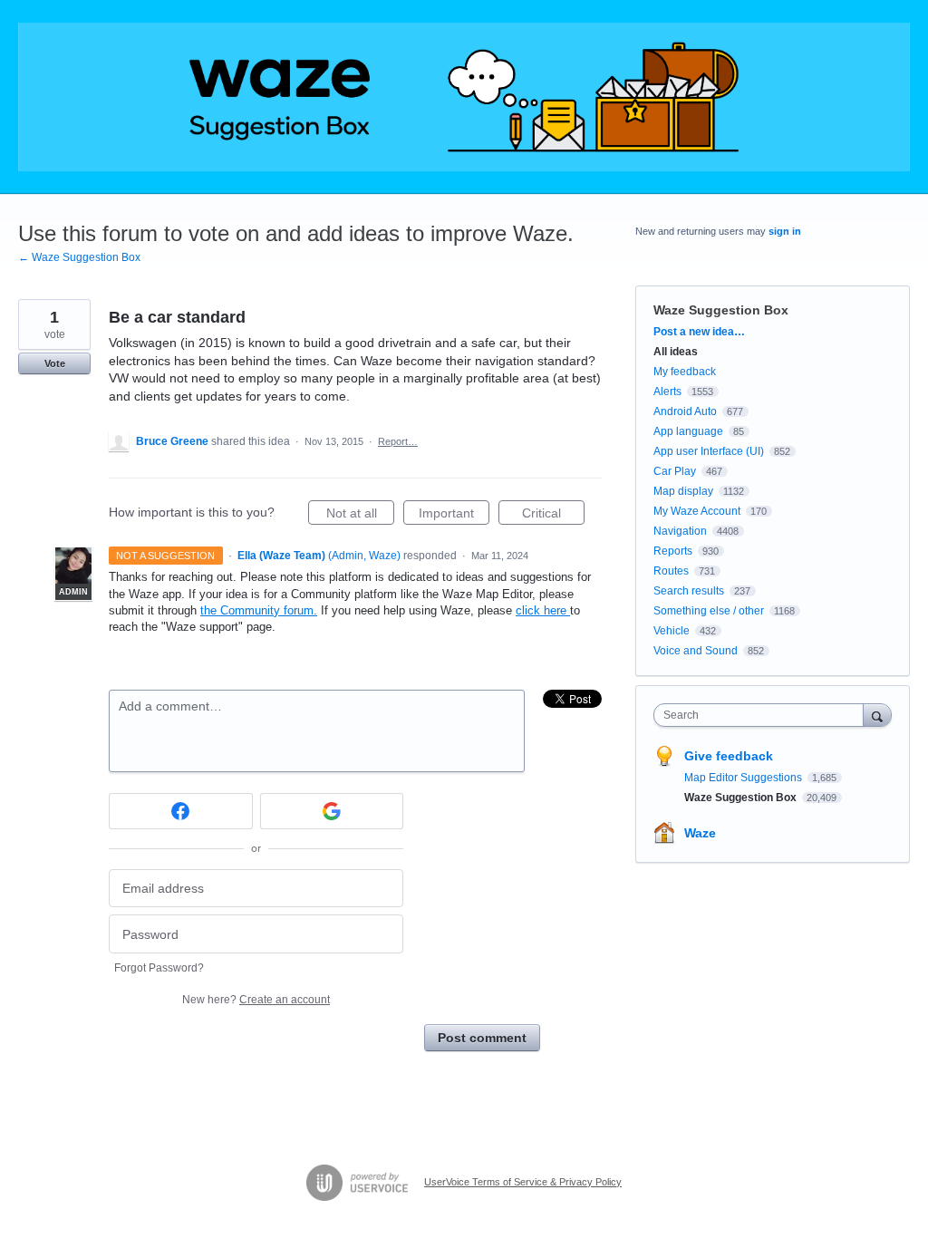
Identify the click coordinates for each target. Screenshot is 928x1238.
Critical (553, 515)
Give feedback (728, 756)
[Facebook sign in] (181, 811)
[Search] (877, 714)
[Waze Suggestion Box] (464, 97)
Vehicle (671, 630)
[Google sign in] (332, 811)
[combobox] (762, 715)
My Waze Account (696, 511)
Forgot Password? (159, 968)
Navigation (680, 531)
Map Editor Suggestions (744, 777)
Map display (683, 491)
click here (543, 610)
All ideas (675, 351)
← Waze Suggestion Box (79, 257)
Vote (54, 363)
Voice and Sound (695, 650)
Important (454, 515)
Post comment (482, 1037)
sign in (784, 231)
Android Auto (685, 411)
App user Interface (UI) (708, 451)
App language (688, 431)
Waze (700, 833)
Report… (398, 441)
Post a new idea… (699, 331)
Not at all (360, 515)
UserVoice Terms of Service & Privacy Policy (523, 1181)
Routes (671, 571)
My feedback (684, 371)
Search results (688, 591)
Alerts (667, 391)
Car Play (674, 471)
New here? (256, 999)
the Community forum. (258, 610)
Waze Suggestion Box (720, 310)
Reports (672, 551)
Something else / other (708, 610)
